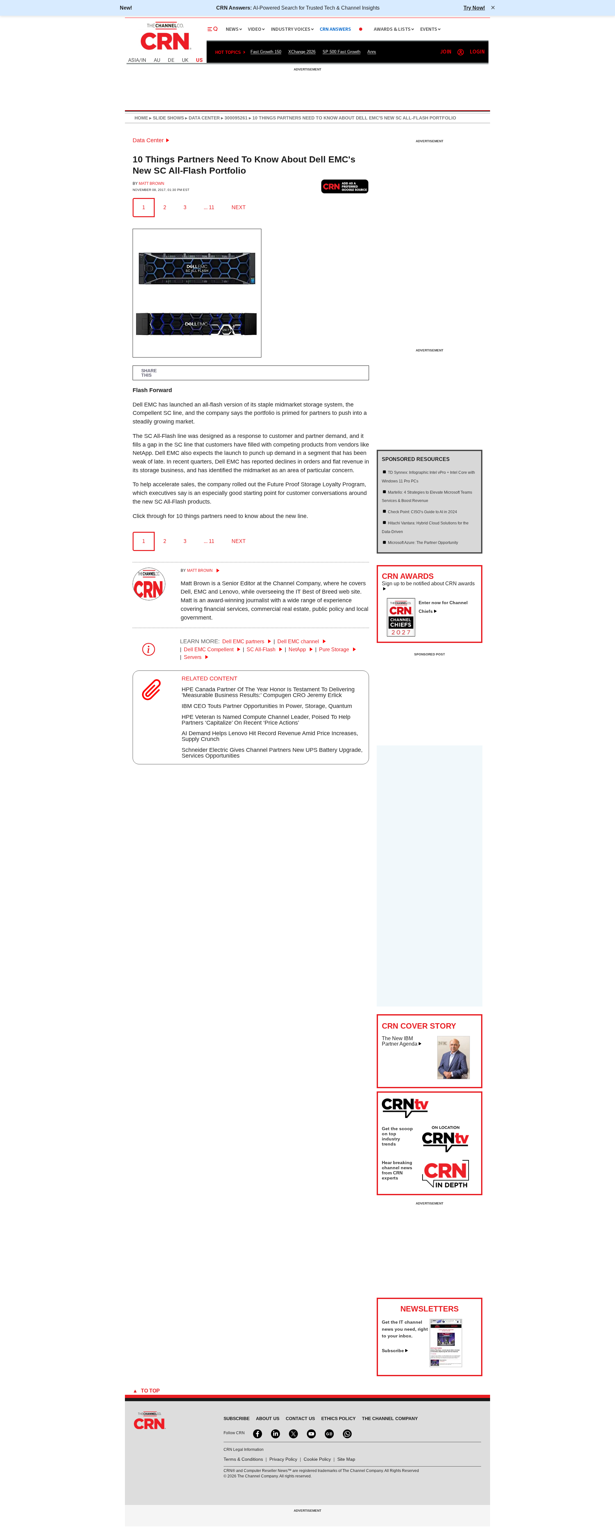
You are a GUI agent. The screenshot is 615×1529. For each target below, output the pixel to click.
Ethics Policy (338, 1418)
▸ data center (202, 117)
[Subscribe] (446, 1365)
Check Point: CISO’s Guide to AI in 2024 (422, 512)
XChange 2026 (302, 51)
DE (171, 60)
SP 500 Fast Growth (341, 51)
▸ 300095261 (234, 117)
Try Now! (474, 8)
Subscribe (393, 1350)
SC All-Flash (262, 649)
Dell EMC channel (298, 641)
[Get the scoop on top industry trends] (445, 1140)
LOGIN (477, 52)
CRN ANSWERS (335, 29)
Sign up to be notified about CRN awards (428, 583)
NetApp (298, 649)
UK (185, 60)
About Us (267, 1418)
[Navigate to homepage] (165, 50)
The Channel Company (390, 1418)
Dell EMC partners (244, 641)
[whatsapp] (347, 1433)
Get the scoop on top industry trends (397, 1136)
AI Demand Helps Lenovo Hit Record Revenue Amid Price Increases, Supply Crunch (270, 736)
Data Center (148, 140)
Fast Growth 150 (265, 51)
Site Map (346, 1459)
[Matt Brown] (149, 598)
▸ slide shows (166, 117)
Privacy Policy (283, 1459)
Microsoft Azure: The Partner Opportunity (423, 542)
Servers (193, 657)
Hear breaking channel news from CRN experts (397, 1170)
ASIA (133, 60)
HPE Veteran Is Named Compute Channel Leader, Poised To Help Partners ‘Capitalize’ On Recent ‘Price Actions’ (266, 720)
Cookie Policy (317, 1459)
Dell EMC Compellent (209, 649)
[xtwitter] (293, 1433)
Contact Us (300, 1418)
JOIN (445, 52)
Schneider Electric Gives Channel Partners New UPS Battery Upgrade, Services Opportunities (272, 753)
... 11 (209, 207)
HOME (141, 117)
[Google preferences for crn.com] (345, 186)
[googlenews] (329, 1433)
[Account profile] (460, 52)
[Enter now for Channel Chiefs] (403, 634)
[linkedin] (275, 1433)
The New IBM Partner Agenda (399, 1041)
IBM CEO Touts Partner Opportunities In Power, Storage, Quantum (267, 706)
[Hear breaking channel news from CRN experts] (445, 1174)
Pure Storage (334, 649)
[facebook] (257, 1433)
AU (157, 60)
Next (239, 207)
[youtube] (311, 1433)
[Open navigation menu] (212, 29)
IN (143, 60)
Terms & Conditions (243, 1459)
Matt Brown (151, 183)
